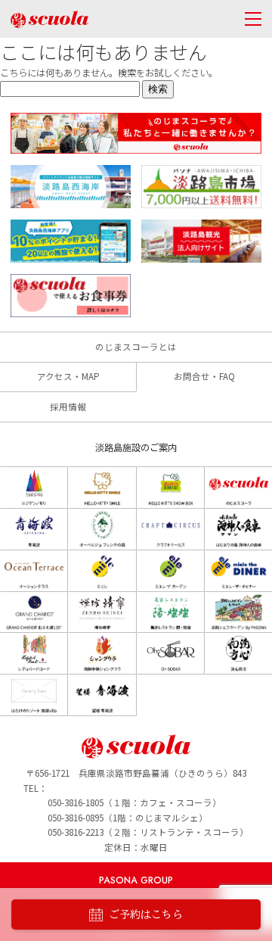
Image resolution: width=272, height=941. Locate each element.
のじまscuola (49, 19)
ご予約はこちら (146, 914)
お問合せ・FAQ (204, 376)
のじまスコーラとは (136, 347)
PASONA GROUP (136, 880)
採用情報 (68, 406)
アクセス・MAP (68, 376)
